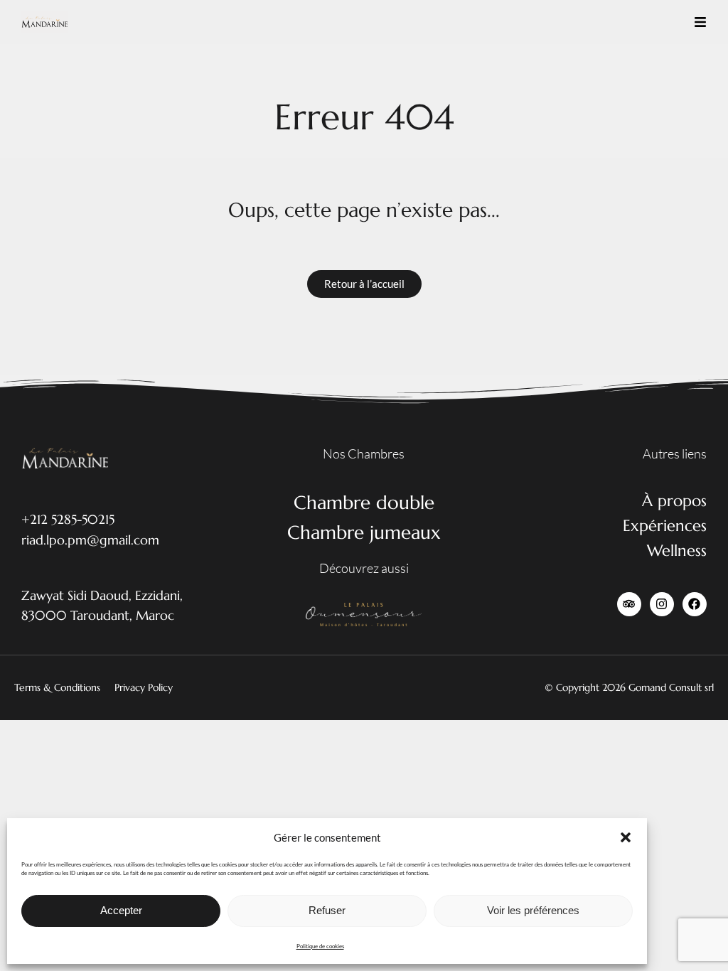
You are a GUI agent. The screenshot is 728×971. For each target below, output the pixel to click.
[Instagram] (662, 604)
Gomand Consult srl (671, 687)
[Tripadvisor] (629, 604)
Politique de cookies (320, 946)
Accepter (121, 910)
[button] (626, 837)
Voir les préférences (533, 910)
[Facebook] (694, 604)
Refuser (327, 910)
